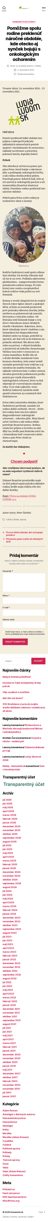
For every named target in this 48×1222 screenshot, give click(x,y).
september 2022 (12, 974)
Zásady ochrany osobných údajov (18, 1216)
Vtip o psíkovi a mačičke (16, 692)
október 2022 (10, 971)
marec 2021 (9, 1043)
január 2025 (9, 868)
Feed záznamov (11, 1193)
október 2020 (10, 1062)
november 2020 (11, 1058)
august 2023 (10, 933)
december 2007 (12, 1073)
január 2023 (9, 959)
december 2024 (11, 872)
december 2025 (11, 826)
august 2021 (9, 1024)
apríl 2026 (8, 811)
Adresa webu (8, 619)
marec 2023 (9, 952)
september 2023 (12, 929)
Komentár (8, 571)
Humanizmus (10, 1122)
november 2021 (11, 1012)
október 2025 (10, 834)
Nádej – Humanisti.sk (14, 766)
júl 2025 (7, 845)
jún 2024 (7, 894)
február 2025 (10, 864)
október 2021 (10, 1016)
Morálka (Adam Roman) (16, 1137)
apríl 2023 (8, 948)
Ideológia (8, 1125)
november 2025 (11, 830)
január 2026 (9, 822)
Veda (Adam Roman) (14, 1171)
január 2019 (9, 1066)
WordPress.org (11, 1200)
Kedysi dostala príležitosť (17, 677)
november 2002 (11, 1085)
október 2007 (10, 1077)
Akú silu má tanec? (13, 698)
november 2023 (11, 921)
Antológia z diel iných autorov (19, 1114)
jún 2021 (7, 1031)
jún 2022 (7, 986)
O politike (8, 1141)
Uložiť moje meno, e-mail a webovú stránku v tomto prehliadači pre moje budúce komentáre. (25, 633)
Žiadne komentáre (26, 74)
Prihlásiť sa (9, 1189)
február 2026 (10, 818)
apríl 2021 (8, 1039)
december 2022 (11, 963)
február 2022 (10, 1001)
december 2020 (12, 1054)
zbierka (23, 519)
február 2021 (10, 1047)
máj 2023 (8, 944)
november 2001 (11, 1088)
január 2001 (9, 1096)
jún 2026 (7, 803)
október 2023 (10, 925)
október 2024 (10, 879)
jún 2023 (7, 940)
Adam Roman (10, 1110)
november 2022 (11, 967)
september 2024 (12, 883)
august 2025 (10, 841)
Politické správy (11, 1148)
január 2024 (9, 914)
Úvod (5, 1163)
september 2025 (12, 837)
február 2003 (10, 1081)
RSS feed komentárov (15, 1197)
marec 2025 (9, 860)
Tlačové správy (11, 1160)
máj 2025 (8, 853)
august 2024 (10, 887)
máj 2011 (7, 1069)
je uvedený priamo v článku (28, 66)
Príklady (7, 1152)
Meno (6, 596)
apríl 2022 (8, 993)
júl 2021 (7, 1028)
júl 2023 (7, 936)
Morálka (7, 1133)
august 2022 (10, 978)
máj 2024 (8, 898)
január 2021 (9, 1050)
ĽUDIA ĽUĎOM (12, 519)
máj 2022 (8, 990)
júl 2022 (7, 982)
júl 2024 (7, 891)
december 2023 (11, 917)
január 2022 (9, 1005)
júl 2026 (7, 799)
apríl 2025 (8, 856)
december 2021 (11, 1009)
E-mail (6, 607)
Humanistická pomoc (24, 22)
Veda (5, 1167)
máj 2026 (8, 807)
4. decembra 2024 (25, 70)
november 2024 (11, 875)
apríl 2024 (8, 902)
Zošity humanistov (13, 1175)
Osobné (7, 1144)
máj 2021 (8, 1035)
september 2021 (12, 1020)
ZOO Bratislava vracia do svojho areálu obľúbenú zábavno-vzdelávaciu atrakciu (24, 707)
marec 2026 (9, 815)
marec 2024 (9, 906)
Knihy (6, 1129)
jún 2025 (7, 849)
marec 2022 (9, 997)
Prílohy (6, 1156)
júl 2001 (7, 1092)
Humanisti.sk (16, 1212)
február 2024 (10, 910)
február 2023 (10, 955)
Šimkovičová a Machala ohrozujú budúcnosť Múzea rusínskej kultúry (22, 728)
